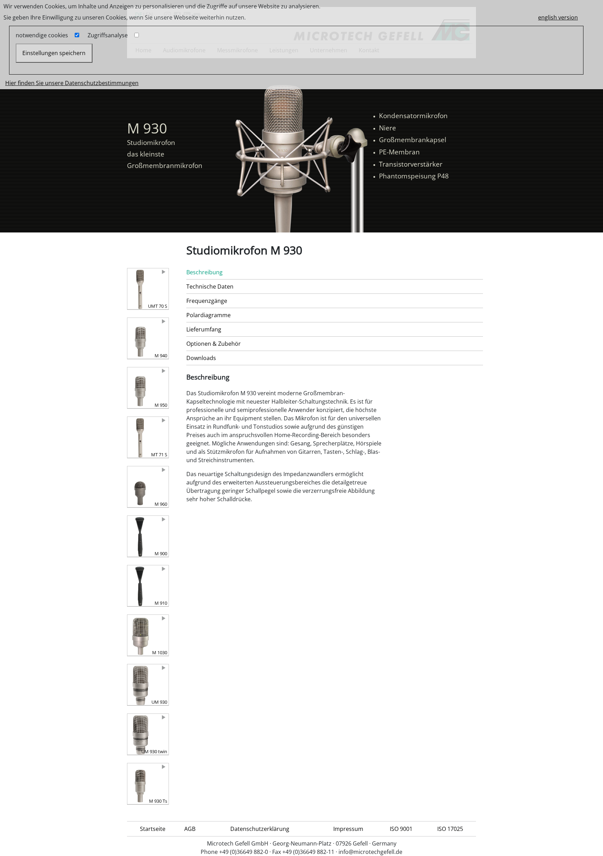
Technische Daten (209, 286)
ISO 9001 (401, 829)
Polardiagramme (208, 315)
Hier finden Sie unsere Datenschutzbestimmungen (72, 83)
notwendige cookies (42, 35)
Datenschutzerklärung (259, 829)
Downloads (201, 358)
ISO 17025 (450, 829)
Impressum (348, 829)
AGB (189, 829)
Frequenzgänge (206, 301)
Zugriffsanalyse (108, 35)
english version (558, 17)
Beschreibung (204, 272)
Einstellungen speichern (53, 53)
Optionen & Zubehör (213, 343)
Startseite (152, 829)
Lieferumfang (203, 329)
